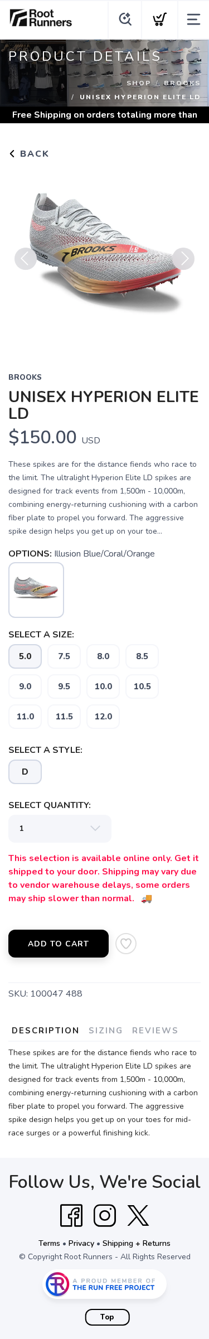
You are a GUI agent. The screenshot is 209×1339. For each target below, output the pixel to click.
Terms (49, 1243)
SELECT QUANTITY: (49, 805)
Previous (25, 259)
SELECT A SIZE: (41, 635)
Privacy (81, 1243)
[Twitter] (138, 1215)
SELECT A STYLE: (45, 750)
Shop (139, 83)
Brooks (182, 83)
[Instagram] (104, 1215)
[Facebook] (71, 1215)
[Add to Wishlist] (126, 943)
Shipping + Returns (137, 1243)
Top (107, 1317)
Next (183, 259)
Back (33, 154)
